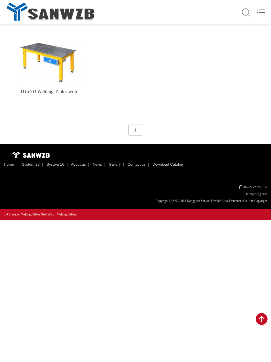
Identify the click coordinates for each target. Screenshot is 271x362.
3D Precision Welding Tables (22, 214)
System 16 (55, 164)
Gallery (115, 164)
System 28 (31, 164)
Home (9, 164)
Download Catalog (167, 164)
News (97, 164)
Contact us (137, 164)
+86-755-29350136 (254, 187)
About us (78, 164)
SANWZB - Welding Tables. (59, 214)
